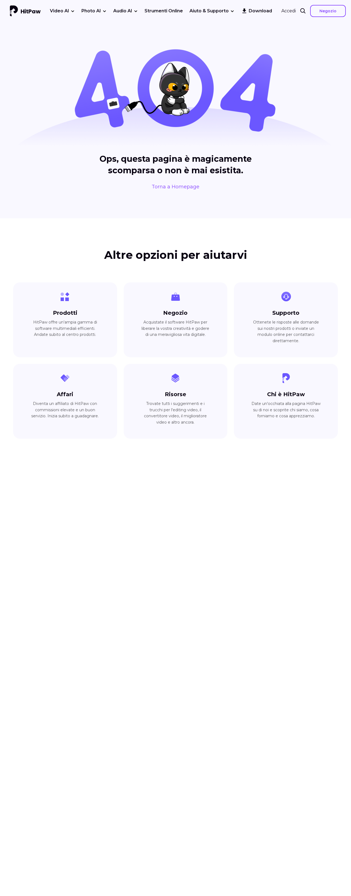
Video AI (59, 10)
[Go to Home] (25, 11)
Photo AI (91, 10)
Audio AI (122, 10)
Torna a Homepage (175, 187)
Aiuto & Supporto (209, 10)
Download (260, 10)
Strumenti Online (164, 10)
